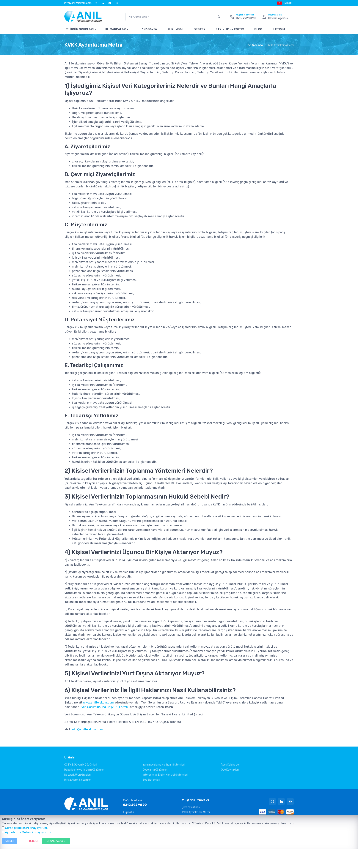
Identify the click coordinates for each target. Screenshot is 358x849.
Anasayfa (257, 45)
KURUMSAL (175, 29)
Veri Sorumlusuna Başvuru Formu (104, 707)
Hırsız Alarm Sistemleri (77, 779)
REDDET (33, 840)
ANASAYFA (149, 29)
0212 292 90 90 (135, 805)
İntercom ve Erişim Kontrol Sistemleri (165, 774)
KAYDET (9, 840)
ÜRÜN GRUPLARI (82, 29)
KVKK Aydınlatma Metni (196, 812)
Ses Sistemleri (151, 779)
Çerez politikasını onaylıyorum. (26, 828)
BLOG (258, 29)
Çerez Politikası (191, 807)
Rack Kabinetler (230, 764)
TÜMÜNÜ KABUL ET (56, 840)
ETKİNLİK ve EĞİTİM (230, 29)
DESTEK (199, 29)
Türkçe (287, 2)
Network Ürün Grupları (77, 774)
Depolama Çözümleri (155, 769)
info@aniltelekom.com (78, 3)
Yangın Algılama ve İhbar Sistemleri (164, 764)
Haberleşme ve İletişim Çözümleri (84, 769)
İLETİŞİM (278, 29)
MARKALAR (118, 29)
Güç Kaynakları (230, 769)
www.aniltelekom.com (98, 702)
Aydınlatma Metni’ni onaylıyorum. (28, 832)
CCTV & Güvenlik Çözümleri (80, 764)
